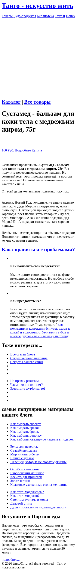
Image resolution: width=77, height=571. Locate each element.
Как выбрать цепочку (26, 435)
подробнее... (11, 559)
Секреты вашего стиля (26, 362)
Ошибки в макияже (24, 469)
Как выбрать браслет (25, 424)
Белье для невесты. (24, 446)
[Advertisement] (38, 56)
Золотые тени (20, 481)
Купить (37, 150)
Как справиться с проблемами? (38, 249)
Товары (7, 16)
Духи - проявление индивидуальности (38, 507)
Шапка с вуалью (22, 458)
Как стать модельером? (27, 492)
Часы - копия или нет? (26, 384)
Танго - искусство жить (37, 5)
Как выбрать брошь (24, 431)
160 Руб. (8, 150)
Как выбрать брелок (25, 428)
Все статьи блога (22, 354)
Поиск (70, 16)
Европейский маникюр (27, 473)
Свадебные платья (23, 450)
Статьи (60, 16)
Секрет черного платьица (28, 358)
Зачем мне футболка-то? (27, 388)
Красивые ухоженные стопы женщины (38, 484)
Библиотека (45, 16)
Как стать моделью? (24, 496)
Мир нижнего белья (24, 454)
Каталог (11, 102)
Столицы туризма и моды (29, 499)
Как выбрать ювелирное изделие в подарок (42, 439)
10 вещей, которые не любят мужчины (38, 462)
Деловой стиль (21, 503)
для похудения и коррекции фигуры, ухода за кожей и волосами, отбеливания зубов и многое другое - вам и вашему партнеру (40, 330)
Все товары (37, 102)
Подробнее (23, 150)
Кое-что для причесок (26, 477)
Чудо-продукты (24, 16)
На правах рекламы (24, 381)
